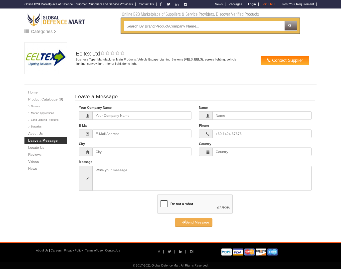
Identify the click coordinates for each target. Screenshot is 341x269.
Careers (56, 250)
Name (203, 108)
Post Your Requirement (298, 4)
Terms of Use (94, 250)
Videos (33, 162)
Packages (235, 4)
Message (85, 162)
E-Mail (84, 126)
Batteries (36, 126)
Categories (42, 31)
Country (205, 144)
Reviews (34, 154)
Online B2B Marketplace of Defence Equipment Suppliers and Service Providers (78, 4)
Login (252, 4)
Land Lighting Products (45, 119)
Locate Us (36, 148)
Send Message (197, 222)
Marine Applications (42, 113)
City (82, 144)
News (219, 4)
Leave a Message (43, 140)
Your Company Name (95, 108)
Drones (35, 106)
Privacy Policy (73, 250)
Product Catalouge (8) (45, 99)
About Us (35, 134)
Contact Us (146, 4)
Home (33, 92)
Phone (204, 126)
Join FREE (269, 4)
